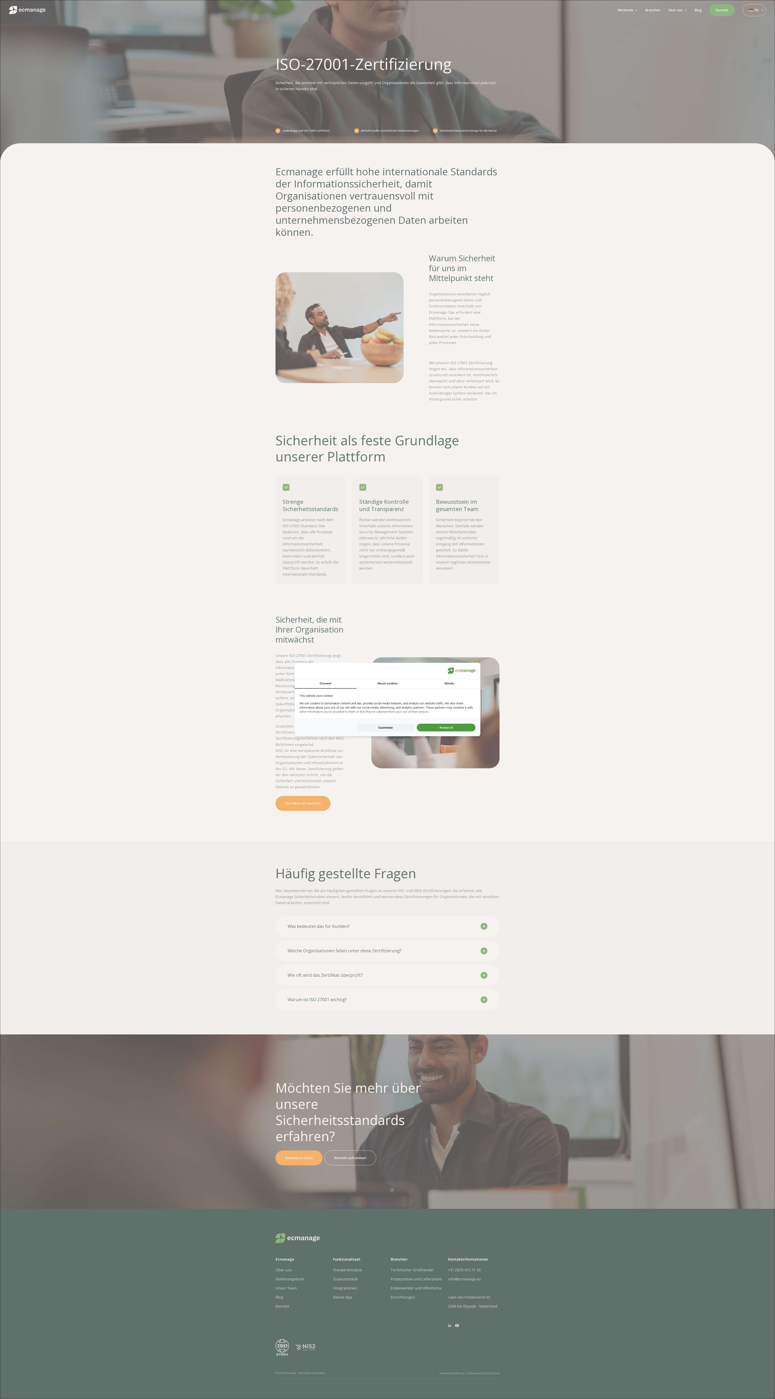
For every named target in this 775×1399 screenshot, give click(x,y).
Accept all (446, 727)
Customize (385, 727)
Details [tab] (449, 683)
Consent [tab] (325, 683)
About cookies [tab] (387, 683)
